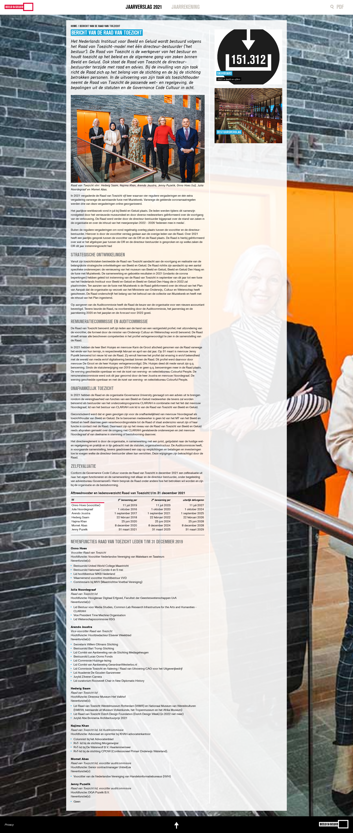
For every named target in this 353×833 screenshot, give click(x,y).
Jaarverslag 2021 (144, 7)
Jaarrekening (185, 7)
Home (74, 26)
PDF (340, 7)
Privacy (9, 824)
